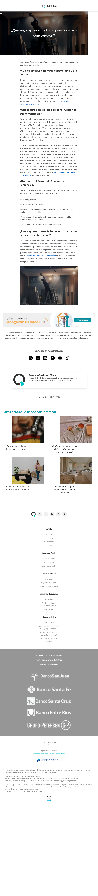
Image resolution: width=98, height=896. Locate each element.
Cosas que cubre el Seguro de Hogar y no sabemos (49, 627)
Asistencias (49, 579)
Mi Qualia (49, 535)
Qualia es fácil (49, 609)
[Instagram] (53, 358)
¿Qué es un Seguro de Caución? (49, 640)
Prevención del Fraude (49, 664)
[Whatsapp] (31, 358)
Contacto (49, 538)
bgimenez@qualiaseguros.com (68, 778)
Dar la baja (49, 546)
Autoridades (49, 562)
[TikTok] (67, 358)
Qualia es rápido (49, 599)
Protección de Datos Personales (49, 656)
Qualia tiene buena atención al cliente (49, 604)
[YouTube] (60, 358)
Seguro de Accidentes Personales (41, 256)
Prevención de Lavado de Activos (49, 660)
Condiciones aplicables (49, 586)
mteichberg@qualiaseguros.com (65, 781)
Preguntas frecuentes (49, 583)
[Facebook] (38, 358)
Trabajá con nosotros (49, 566)
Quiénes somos (49, 559)
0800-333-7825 (38, 778)
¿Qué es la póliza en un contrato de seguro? (49, 634)
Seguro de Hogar (49, 623)
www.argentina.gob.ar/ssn (29, 789)
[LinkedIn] (45, 358)
